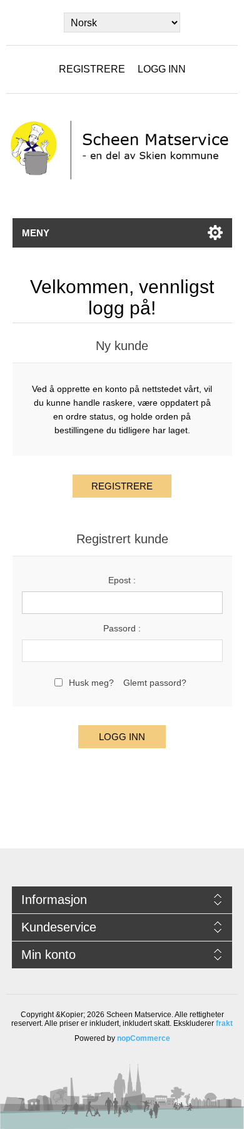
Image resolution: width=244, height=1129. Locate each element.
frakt (224, 1023)
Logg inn (162, 69)
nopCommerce (143, 1038)
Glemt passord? (154, 683)
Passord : (122, 628)
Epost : (122, 580)
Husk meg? (91, 683)
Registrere (92, 69)
